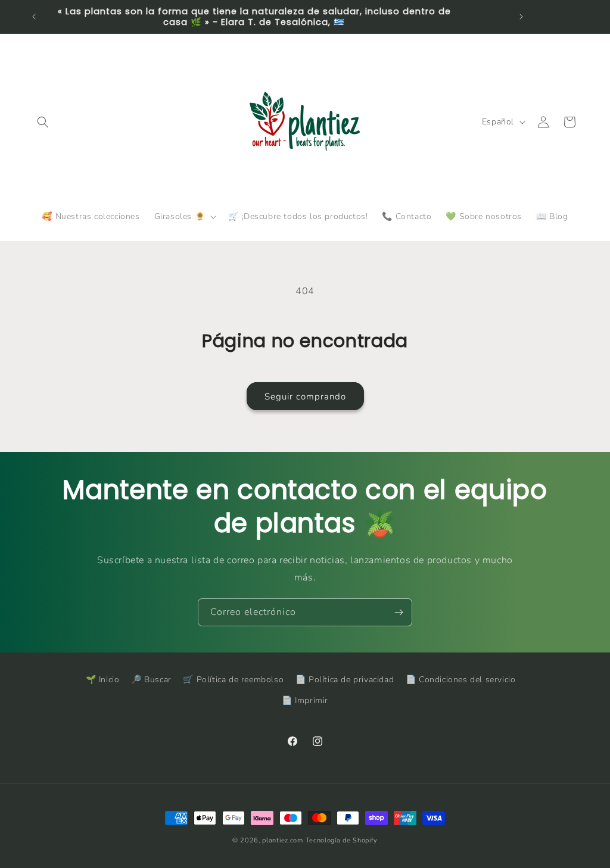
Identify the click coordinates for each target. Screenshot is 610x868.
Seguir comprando (305, 396)
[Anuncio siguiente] (521, 16)
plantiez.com (282, 840)
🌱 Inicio (103, 679)
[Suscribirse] (398, 612)
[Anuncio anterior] (34, 16)
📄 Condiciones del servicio (461, 679)
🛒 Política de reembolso (233, 679)
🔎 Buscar (151, 679)
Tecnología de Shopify (342, 840)
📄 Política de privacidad (344, 679)
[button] (43, 122)
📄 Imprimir (305, 700)
